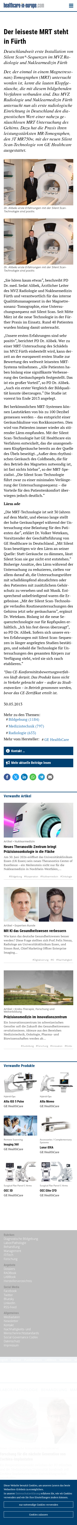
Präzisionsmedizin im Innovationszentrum (35, 1017)
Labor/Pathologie (15, 1243)
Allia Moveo (47, 1101)
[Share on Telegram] (41, 777)
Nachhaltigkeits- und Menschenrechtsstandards (21, 1331)
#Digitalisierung (40, 959)
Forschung (10, 1259)
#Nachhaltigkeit (64, 959)
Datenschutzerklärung (28, 1493)
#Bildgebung (15, 876)
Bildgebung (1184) (24, 719)
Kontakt (9, 1325)
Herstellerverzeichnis (18, 1281)
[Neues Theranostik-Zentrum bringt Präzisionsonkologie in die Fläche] (38, 820)
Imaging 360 (11, 1144)
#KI (52, 959)
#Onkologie (66, 876)
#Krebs (68, 1046)
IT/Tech (8, 1255)
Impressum (11, 1345)
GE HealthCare (56, 739)
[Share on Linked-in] (24, 777)
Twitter (8, 1295)
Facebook (10, 1291)
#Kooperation (31, 876)
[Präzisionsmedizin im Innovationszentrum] (38, 987)
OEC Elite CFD (48, 1190)
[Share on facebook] (7, 777)
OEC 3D (8, 1190)
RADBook (10, 1273)
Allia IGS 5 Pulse (14, 1101)
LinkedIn (9, 1303)
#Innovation (56, 1046)
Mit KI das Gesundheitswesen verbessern (35, 931)
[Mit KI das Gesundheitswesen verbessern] (38, 904)
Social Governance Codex (21, 1337)
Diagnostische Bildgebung (21, 1239)
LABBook (10, 1277)
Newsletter (11, 1321)
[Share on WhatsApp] (33, 777)
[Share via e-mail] (50, 777)
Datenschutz (12, 1341)
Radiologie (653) (22, 732)
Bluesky (9, 1299)
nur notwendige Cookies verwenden (38, 1504)
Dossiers (9, 1269)
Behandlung (12, 1247)
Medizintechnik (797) (26, 726)
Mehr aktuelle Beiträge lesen (30, 763)
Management (12, 1251)
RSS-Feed (10, 1307)
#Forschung (42, 1046)
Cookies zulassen (38, 1514)
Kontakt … (17, 751)
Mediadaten (12, 1317)
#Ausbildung (27, 1046)
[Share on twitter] (15, 777)
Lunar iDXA (46, 1147)
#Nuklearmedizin (49, 876)
